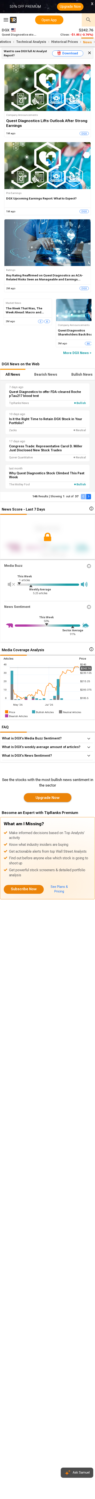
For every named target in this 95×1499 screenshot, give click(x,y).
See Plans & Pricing (59, 889)
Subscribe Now (24, 889)
